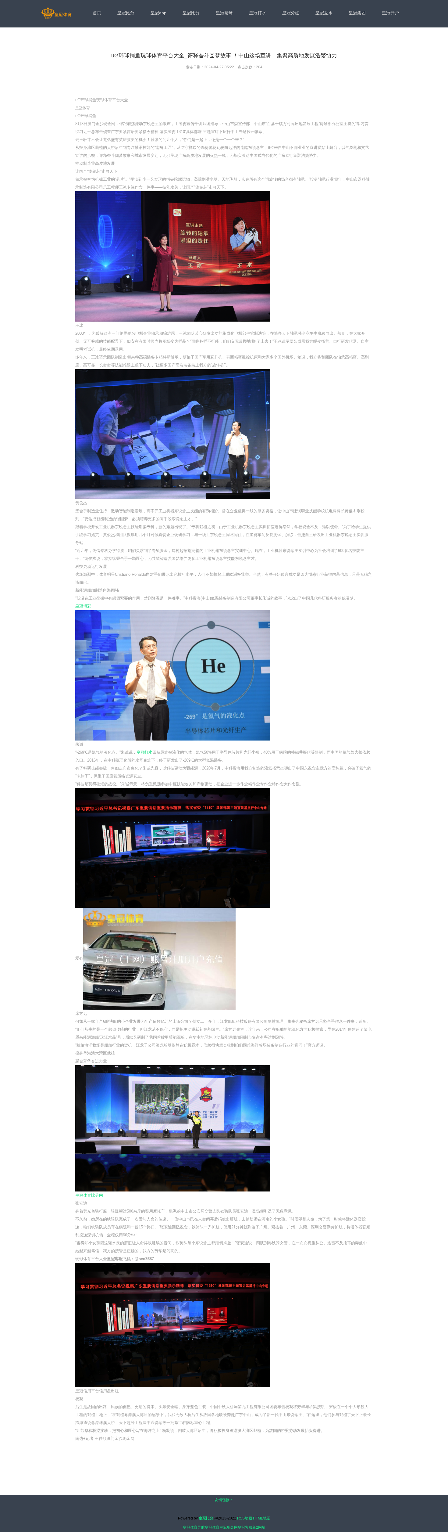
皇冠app (158, 12)
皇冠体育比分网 (89, 1195)
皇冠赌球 (224, 12)
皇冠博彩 (83, 606)
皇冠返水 (323, 12)
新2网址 (258, 1527)
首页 (97, 12)
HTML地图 (261, 1518)
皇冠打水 (257, 12)
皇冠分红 (290, 12)
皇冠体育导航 (194, 1527)
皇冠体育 (212, 1527)
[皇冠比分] (56, 13)
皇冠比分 (125, 12)
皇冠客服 (245, 1527)
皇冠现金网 (228, 1527)
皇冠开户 (390, 12)
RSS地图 (244, 1518)
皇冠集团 (357, 12)
